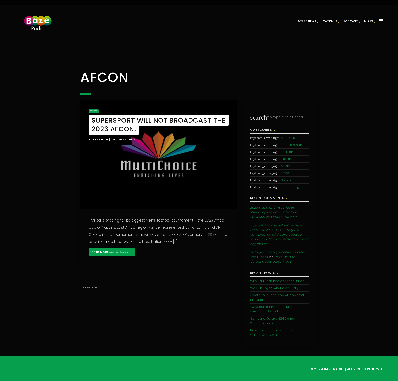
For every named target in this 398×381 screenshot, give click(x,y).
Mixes (368, 21)
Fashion (287, 152)
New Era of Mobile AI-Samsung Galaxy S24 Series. (274, 332)
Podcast (350, 21)
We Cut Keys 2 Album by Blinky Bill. (277, 288)
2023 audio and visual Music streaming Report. (272, 309)
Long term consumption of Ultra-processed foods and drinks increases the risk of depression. (279, 237)
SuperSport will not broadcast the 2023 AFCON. (158, 125)
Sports (93, 111)
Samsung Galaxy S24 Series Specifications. (272, 320)
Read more (112, 252)
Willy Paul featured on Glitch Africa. (277, 281)
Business (288, 137)
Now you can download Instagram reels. (272, 259)
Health (286, 159)
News (285, 173)
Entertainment (292, 144)
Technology (290, 187)
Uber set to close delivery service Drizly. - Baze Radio (276, 227)
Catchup (330, 21)
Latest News (306, 21)
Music (285, 166)
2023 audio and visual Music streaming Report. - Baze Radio (274, 209)
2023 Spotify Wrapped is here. (273, 217)
